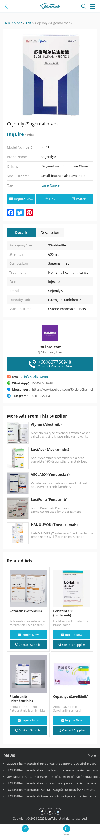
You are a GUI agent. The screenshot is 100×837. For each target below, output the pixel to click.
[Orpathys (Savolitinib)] (72, 674)
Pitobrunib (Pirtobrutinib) (21, 699)
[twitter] (50, 812)
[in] (57, 812)
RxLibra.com (50, 346)
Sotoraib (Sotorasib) (26, 611)
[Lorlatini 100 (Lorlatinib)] (72, 588)
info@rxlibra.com (36, 376)
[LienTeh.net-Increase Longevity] (50, 7)
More (92, 755)
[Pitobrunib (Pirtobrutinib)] (28, 674)
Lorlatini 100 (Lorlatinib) (63, 613)
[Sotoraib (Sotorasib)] (28, 588)
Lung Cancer (51, 185)
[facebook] (42, 812)
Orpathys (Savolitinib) (70, 697)
